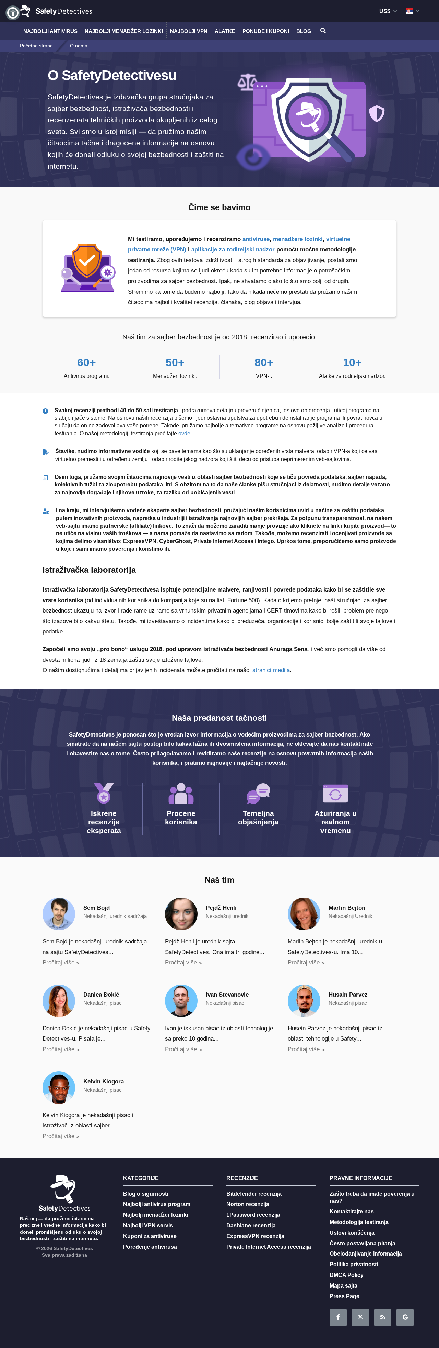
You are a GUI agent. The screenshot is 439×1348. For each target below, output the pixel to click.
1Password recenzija (253, 1215)
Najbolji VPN (188, 31)
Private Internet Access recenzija (268, 1247)
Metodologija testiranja (359, 1222)
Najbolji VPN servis (148, 1225)
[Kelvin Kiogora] (59, 1087)
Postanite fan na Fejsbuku (338, 1317)
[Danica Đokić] (59, 1000)
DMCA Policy (347, 1275)
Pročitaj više (58, 962)
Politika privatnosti (354, 1264)
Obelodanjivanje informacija (366, 1254)
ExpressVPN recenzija (255, 1236)
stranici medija (271, 670)
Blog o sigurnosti (145, 1194)
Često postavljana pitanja (362, 1243)
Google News (405, 1317)
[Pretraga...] (322, 31)
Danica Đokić (101, 994)
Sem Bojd (96, 908)
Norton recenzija (247, 1204)
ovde (184, 433)
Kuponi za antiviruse (150, 1236)
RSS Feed (382, 1317)
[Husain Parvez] (304, 1000)
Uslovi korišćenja (352, 1233)
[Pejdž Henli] (181, 914)
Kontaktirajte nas (352, 1211)
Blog (303, 31)
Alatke (225, 31)
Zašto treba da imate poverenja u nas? (372, 1197)
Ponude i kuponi (265, 31)
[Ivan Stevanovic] (181, 1000)
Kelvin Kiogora (103, 1081)
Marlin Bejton (347, 908)
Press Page (344, 1296)
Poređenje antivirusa (150, 1247)
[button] (13, 13)
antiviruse (256, 239)
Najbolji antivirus (50, 31)
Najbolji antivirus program (156, 1204)
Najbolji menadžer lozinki (124, 31)
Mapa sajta (343, 1286)
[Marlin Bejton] (304, 914)
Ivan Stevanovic (227, 994)
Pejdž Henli (221, 908)
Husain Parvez (348, 994)
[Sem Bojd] (59, 914)
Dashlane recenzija (251, 1225)
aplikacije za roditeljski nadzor (233, 249)
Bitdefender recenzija (254, 1194)
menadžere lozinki (298, 239)
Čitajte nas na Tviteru (360, 1317)
